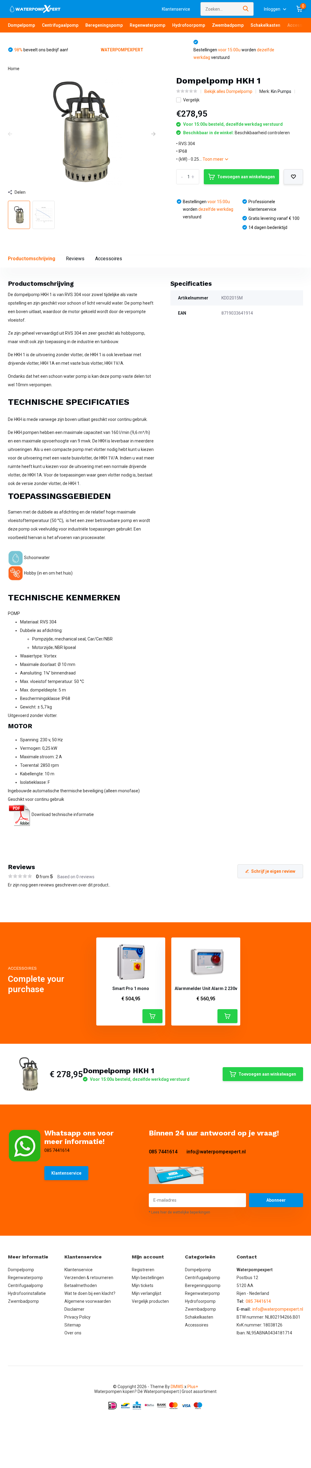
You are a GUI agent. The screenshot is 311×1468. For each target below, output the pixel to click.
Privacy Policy (77, 1317)
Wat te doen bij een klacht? (89, 1293)
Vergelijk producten (150, 1301)
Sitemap (72, 1325)
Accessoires (108, 258)
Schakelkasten (265, 25)
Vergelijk (191, 99)
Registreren (143, 1269)
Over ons (72, 1332)
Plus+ (192, 1386)
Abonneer (276, 1200)
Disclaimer (74, 1309)
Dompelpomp (21, 25)
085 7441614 (163, 1152)
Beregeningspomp (104, 25)
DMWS (177, 1386)
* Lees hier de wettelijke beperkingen (179, 1212)
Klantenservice (176, 9)
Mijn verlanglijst (146, 1293)
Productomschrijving (31, 258)
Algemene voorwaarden (87, 1301)
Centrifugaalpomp (60, 25)
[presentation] (10, 134)
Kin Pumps (281, 91)
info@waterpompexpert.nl (216, 1152)
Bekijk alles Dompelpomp (228, 91)
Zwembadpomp (228, 25)
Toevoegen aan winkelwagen (246, 176)
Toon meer (213, 159)
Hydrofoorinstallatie (27, 1293)
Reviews (75, 258)
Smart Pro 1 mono (130, 988)
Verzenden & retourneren (88, 1277)
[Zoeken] (246, 9)
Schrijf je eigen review (273, 871)
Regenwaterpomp (147, 25)
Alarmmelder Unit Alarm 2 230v (206, 988)
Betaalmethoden (80, 1285)
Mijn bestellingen (148, 1277)
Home (13, 68)
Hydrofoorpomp (188, 25)
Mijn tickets (142, 1285)
